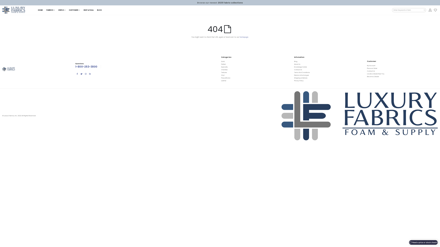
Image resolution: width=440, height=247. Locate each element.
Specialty (224, 67)
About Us (297, 64)
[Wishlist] (435, 10)
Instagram (85, 74)
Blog (295, 61)
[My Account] (430, 10)
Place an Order (372, 68)
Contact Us (298, 70)
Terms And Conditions (302, 72)
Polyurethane (225, 78)
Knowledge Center (300, 67)
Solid (223, 61)
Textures (224, 72)
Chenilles (224, 70)
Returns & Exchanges (301, 75)
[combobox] (409, 10)
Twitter (81, 74)
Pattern (223, 64)
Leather (223, 81)
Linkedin (90, 74)
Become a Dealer (373, 77)
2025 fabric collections (230, 2)
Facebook (77, 74)
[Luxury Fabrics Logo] (13, 10)
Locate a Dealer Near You (375, 74)
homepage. (244, 37)
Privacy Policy (299, 81)
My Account (371, 66)
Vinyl (222, 75)
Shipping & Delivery (300, 78)
